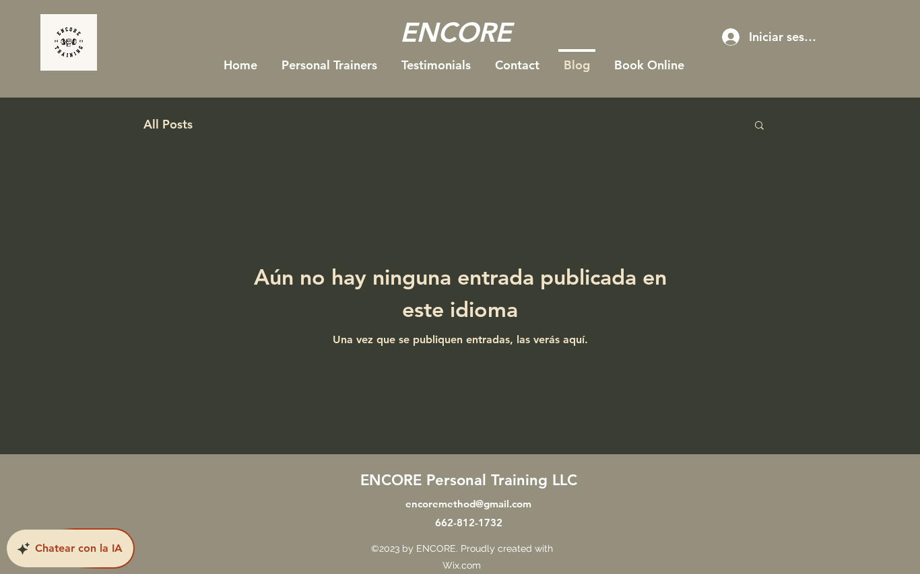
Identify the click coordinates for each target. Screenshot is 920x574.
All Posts (168, 124)
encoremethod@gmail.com (468, 503)
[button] (759, 126)
